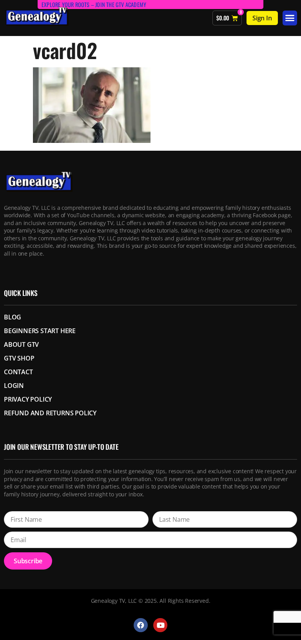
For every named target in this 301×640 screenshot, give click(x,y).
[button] (290, 18)
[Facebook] (141, 625)
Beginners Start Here (40, 331)
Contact (18, 372)
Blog (12, 317)
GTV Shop (19, 358)
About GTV (21, 344)
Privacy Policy (28, 399)
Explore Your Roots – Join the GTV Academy (94, 4)
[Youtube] (160, 625)
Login (14, 385)
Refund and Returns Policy (50, 413)
